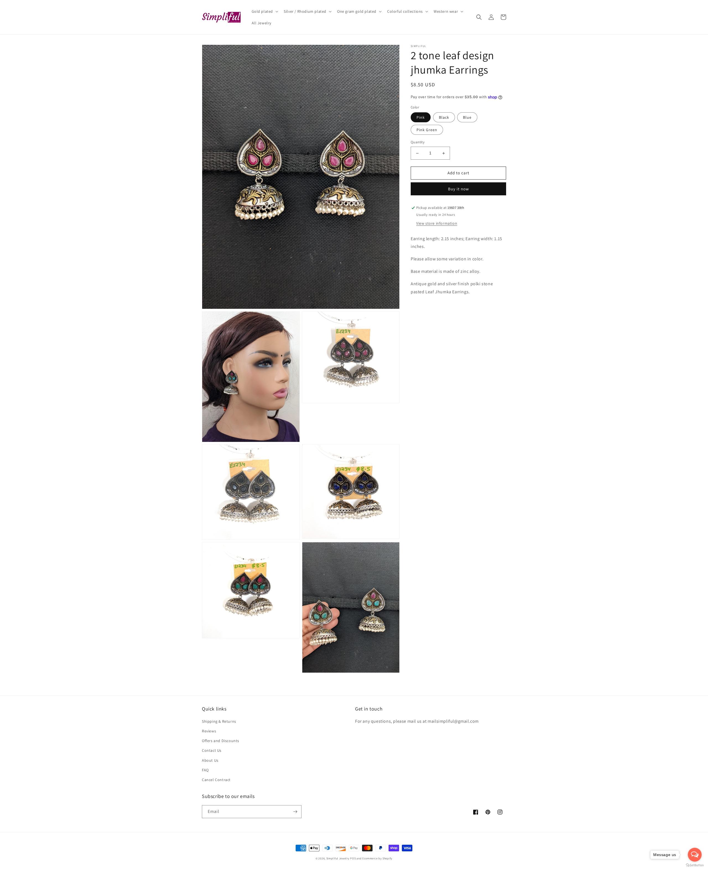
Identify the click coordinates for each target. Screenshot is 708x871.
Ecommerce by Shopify (377, 858)
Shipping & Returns (219, 721)
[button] (264, 11)
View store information (436, 223)
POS (353, 858)
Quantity (418, 142)
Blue (467, 117)
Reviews (209, 731)
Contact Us (212, 750)
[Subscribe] (295, 811)
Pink (421, 117)
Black (444, 117)
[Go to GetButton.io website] (695, 865)
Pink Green (427, 130)
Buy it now (458, 189)
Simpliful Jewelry (338, 858)
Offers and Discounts (220, 740)
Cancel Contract (216, 779)
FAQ (205, 770)
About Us (210, 760)
